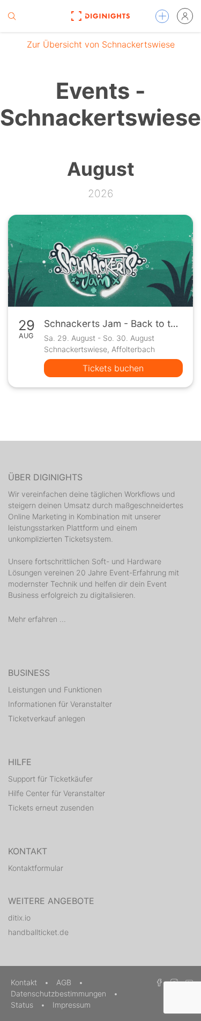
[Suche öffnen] (12, 16)
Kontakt (25, 982)
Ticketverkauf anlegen (46, 718)
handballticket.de (38, 932)
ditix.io (19, 917)
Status (23, 1004)
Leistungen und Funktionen (55, 689)
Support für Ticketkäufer (50, 778)
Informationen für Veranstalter (60, 703)
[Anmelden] (185, 16)
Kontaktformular (35, 867)
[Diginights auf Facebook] (157, 982)
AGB (64, 982)
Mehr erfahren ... (37, 618)
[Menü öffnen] (162, 16)
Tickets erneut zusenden (51, 807)
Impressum (72, 1004)
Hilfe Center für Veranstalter (56, 793)
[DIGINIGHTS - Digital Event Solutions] (100, 16)
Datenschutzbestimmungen (59, 993)
